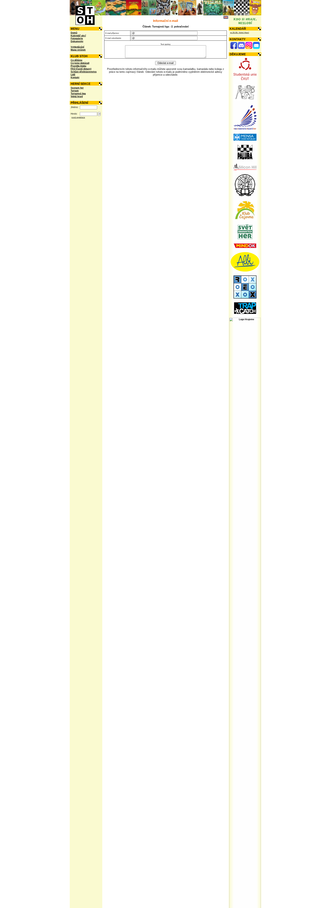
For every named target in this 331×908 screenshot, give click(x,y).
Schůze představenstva (84, 71)
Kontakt (75, 77)
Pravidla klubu (78, 66)
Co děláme (76, 60)
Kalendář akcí (78, 35)
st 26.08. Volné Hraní (239, 32)
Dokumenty (77, 41)
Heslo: (74, 113)
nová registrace (78, 117)
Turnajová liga (78, 93)
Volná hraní (77, 96)
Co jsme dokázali (80, 63)
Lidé (73, 74)
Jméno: (74, 107)
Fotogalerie (77, 38)
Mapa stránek (78, 50)
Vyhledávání (77, 47)
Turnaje (75, 90)
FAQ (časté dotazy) (81, 69)
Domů (74, 32)
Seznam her (77, 88)
